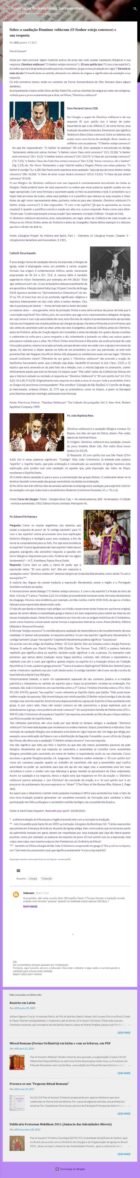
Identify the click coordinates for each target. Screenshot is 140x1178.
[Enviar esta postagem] (18, 871)
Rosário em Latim (22, 1003)
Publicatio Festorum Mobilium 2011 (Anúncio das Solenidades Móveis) (61, 1124)
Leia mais (123, 1032)
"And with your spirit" (57, 810)
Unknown (28, 893)
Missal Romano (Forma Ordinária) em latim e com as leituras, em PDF (60, 1043)
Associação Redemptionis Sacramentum (47, 8)
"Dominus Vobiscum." (54, 402)
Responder (30, 906)
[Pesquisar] (135, 9)
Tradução (46, 878)
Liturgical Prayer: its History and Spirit (42, 235)
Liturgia (33, 878)
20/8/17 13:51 (42, 893)
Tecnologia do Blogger (72, 1169)
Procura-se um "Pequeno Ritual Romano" (39, 1084)
